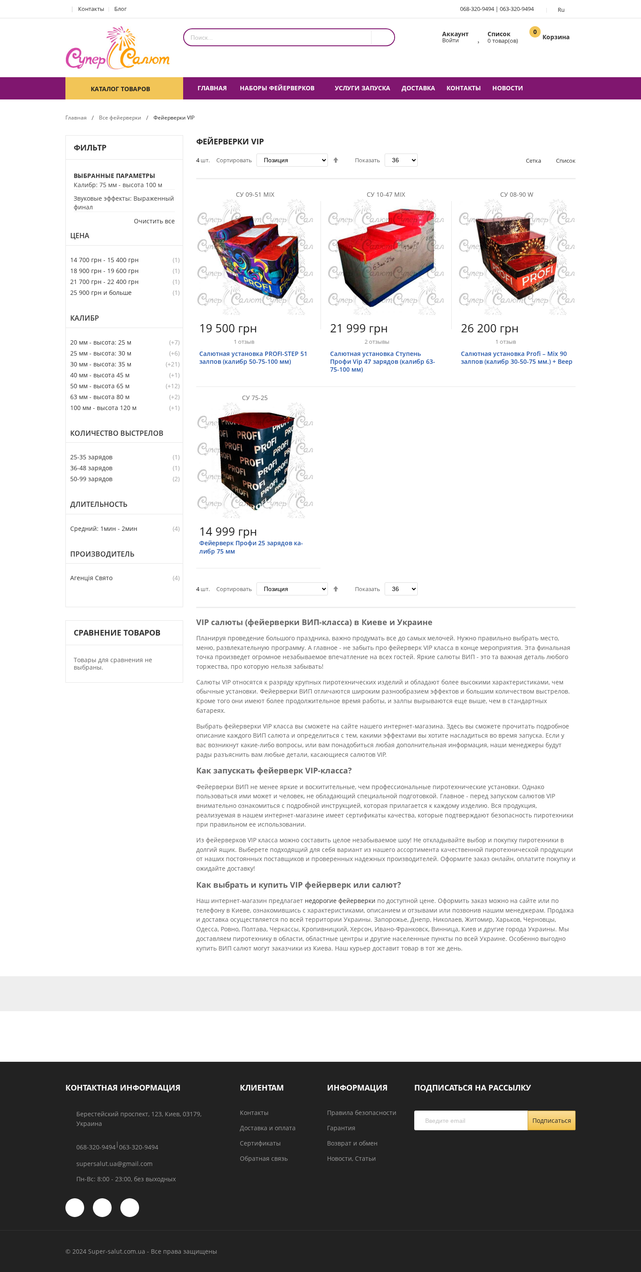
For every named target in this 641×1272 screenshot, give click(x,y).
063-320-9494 (517, 9)
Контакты (91, 9)
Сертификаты (260, 1143)
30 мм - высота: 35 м (100, 364)
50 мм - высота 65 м (100, 386)
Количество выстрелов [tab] (117, 433)
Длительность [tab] (98, 504)
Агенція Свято (91, 578)
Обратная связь (264, 1158)
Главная (76, 117)
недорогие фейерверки (340, 900)
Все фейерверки (120, 117)
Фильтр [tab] (90, 147)
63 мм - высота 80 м (100, 397)
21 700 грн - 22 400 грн (104, 281)
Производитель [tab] (102, 554)
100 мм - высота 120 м (103, 407)
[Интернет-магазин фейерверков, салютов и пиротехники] (117, 47)
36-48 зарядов (91, 468)
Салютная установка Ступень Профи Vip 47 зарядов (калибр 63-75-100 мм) (382, 361)
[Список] (479, 36)
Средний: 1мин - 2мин (103, 528)
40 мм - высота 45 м (100, 375)
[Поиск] (382, 37)
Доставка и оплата (268, 1128)
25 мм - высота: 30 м (100, 353)
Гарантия (341, 1128)
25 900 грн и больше (101, 292)
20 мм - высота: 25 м (100, 342)
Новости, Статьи (351, 1158)
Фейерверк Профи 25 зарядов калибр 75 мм (251, 547)
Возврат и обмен (352, 1143)
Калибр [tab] (84, 318)
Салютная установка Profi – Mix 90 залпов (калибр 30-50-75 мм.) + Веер (517, 357)
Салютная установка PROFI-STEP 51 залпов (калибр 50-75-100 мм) (253, 357)
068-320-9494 (477, 9)
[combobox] (277, 37)
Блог (120, 9)
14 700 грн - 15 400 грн (104, 260)
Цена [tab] (79, 235)
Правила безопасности (361, 1112)
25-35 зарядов (91, 457)
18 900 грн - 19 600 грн (104, 271)
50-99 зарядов (91, 479)
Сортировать (234, 160)
